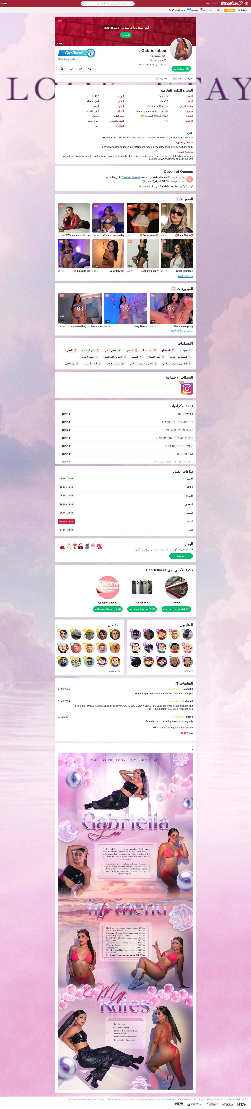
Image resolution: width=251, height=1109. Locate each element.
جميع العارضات (242, 10)
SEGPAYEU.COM (184, 1099)
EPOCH (194, 1099)
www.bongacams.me (215, 1099)
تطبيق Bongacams (177, 10)
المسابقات (195, 10)
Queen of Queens (131, 177)
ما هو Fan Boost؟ (66, 59)
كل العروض (206, 10)
